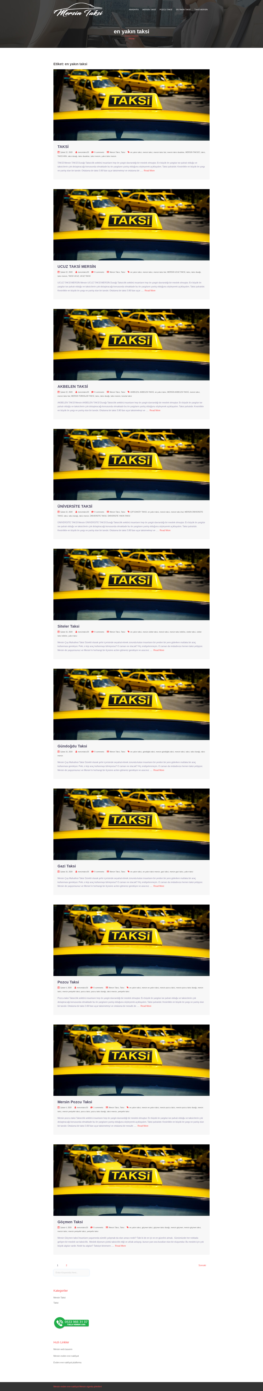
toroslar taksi (127, 396)
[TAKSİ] (131, 105)
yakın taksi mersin (109, 156)
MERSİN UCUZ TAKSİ (176, 272)
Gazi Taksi (67, 866)
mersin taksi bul (160, 152)
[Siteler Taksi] (131, 584)
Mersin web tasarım (62, 1349)
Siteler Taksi (68, 626)
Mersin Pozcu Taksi (75, 1102)
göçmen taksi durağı (162, 1227)
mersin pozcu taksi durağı (186, 988)
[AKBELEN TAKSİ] (131, 344)
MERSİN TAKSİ (149, 9)
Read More (149, 170)
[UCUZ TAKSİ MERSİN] (131, 224)
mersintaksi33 (83, 152)
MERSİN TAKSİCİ (192, 152)
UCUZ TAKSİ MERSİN (77, 267)
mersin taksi (147, 152)
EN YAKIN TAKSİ (183, 9)
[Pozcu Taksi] (131, 940)
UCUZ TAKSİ (85, 276)
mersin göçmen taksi (192, 1227)
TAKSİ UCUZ (73, 276)
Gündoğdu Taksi (72, 746)
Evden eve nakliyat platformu (67, 1362)
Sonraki (202, 1265)
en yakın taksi (136, 152)
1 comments (98, 1108)
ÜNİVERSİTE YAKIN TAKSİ (119, 516)
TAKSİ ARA (62, 156)
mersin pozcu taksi (167, 988)
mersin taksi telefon (177, 632)
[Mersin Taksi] (78, 9)
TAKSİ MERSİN (201, 9)
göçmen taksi (147, 1227)
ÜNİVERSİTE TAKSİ (75, 506)
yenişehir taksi (123, 992)
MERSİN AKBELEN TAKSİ (178, 392)
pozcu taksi (85, 992)
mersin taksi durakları (175, 152)
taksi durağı (72, 156)
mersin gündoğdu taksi (165, 752)
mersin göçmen (177, 1227)
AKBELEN (134, 392)
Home (132, 38)
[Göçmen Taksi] (131, 1180)
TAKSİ (63, 147)
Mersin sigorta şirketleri (90, 1386)
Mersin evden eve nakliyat (66, 1356)
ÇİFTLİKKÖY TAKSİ (138, 512)
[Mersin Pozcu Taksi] (131, 1060)
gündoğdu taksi (149, 752)
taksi (203, 152)
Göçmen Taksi (70, 1222)
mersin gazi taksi (176, 872)
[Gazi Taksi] (131, 824)
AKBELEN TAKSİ (73, 387)
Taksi (123, 152)
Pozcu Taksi (68, 982)
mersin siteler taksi (150, 632)
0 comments (99, 152)
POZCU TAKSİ (166, 9)
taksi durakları (84, 156)
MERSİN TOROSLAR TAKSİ (82, 396)
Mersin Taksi (115, 152)
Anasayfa (134, 9)
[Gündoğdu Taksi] (131, 704)
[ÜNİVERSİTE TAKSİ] (131, 464)
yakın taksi (72, 636)
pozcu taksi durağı (98, 992)
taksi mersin (95, 156)
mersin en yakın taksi (150, 988)
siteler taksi (191, 632)
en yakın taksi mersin (151, 872)
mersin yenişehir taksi (71, 992)
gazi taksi (165, 872)
